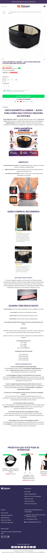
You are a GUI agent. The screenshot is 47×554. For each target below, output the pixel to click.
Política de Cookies (6, 520)
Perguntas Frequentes (7, 515)
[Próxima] (44, 59)
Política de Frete (28, 499)
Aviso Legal (27, 491)
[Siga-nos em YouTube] (8, 536)
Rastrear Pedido (5, 517)
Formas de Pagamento (7, 522)
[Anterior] (2, 59)
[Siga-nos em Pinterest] (5, 536)
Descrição (5, 107)
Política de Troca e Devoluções (32, 496)
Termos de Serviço (29, 501)
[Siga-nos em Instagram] (2, 536)
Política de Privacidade (30, 503)
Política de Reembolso (30, 494)
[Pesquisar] (5, 6)
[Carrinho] (44, 6)
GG (16, 80)
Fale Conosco (4, 513)
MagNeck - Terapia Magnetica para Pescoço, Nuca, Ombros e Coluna (11, 470)
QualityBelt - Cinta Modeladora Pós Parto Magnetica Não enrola (29, 477)
